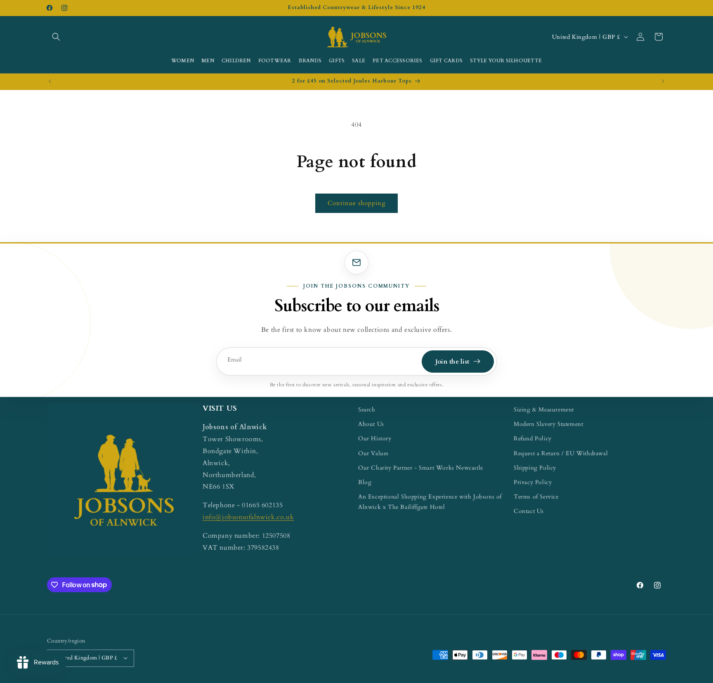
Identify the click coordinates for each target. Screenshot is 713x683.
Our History (375, 438)
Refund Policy (533, 438)
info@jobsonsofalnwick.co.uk (248, 516)
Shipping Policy (535, 467)
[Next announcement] (663, 81)
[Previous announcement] (50, 81)
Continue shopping (356, 203)
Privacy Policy (533, 482)
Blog (364, 482)
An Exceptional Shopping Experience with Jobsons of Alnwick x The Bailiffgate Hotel (430, 502)
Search (366, 410)
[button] (56, 37)
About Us (371, 424)
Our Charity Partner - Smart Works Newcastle (420, 467)
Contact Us (529, 511)
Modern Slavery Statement (548, 424)
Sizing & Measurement (544, 410)
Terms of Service (536, 497)
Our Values (373, 453)
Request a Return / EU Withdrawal (561, 453)
